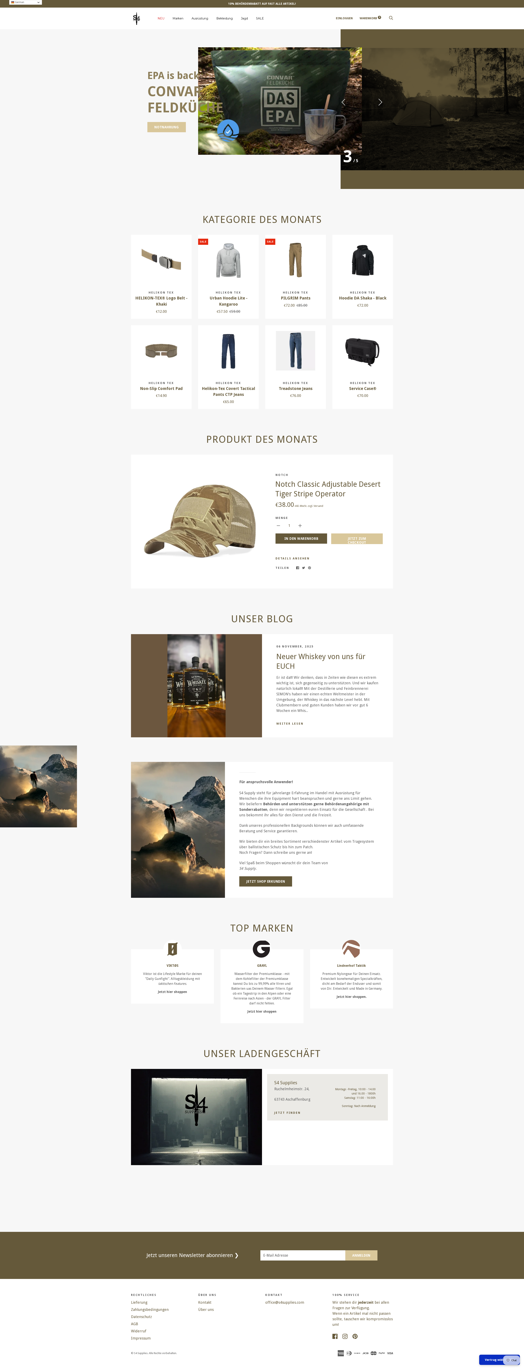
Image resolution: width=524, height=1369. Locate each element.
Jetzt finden (287, 1112)
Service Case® (362, 388)
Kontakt (204, 1302)
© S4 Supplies (139, 1353)
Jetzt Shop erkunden (265, 881)
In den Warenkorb (301, 539)
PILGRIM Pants (296, 298)
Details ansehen (293, 558)
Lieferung (139, 1302)
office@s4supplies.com (284, 1302)
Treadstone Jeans (296, 388)
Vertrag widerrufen (499, 1360)
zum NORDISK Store (172, 113)
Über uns (206, 1309)
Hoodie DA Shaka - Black (362, 298)
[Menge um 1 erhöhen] (300, 525)
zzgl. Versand (315, 505)
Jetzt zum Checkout (357, 540)
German (19, 2)
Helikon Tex (161, 292)
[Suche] (391, 18)
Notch (282, 475)
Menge (282, 518)
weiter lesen (290, 723)
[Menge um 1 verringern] (278, 525)
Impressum (141, 1338)
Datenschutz (141, 1317)
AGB (134, 1324)
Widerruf (138, 1331)
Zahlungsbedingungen (150, 1309)
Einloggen (344, 18)
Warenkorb (370, 18)
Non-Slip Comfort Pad (161, 388)
